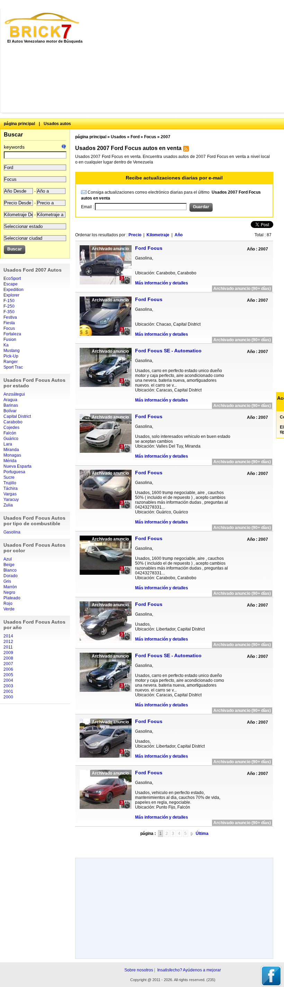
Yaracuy (11, 499)
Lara (7, 444)
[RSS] (185, 150)
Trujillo (9, 483)
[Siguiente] (192, 833)
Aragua (10, 399)
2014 (8, 636)
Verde (9, 609)
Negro (9, 592)
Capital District (17, 416)
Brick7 (42, 25)
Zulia (8, 505)
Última (202, 833)
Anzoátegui (14, 394)
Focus (9, 328)
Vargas (10, 494)
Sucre (9, 477)
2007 (8, 663)
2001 (8, 691)
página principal (19, 123)
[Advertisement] (187, 60)
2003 (8, 686)
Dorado (10, 575)
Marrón (10, 586)
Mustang (11, 350)
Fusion (9, 339)
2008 (8, 658)
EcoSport (12, 278)
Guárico (10, 438)
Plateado (11, 598)
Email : (88, 206)
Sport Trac (13, 367)
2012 (8, 641)
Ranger (10, 361)
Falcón (9, 433)
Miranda (11, 449)
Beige (9, 564)
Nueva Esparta (17, 466)
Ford (135, 136)
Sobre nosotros (138, 970)
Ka (6, 345)
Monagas (12, 455)
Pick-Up (10, 356)
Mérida (10, 460)
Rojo (7, 603)
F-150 (9, 300)
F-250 (9, 306)
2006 (8, 669)
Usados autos (57, 123)
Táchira (10, 488)
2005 (8, 674)
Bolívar (10, 410)
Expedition (13, 289)
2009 (8, 652)
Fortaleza (12, 334)
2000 (8, 697)
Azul (7, 559)
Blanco (10, 570)
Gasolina (11, 532)
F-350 (9, 311)
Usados (118, 136)
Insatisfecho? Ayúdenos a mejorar (189, 970)
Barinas (10, 405)
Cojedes (11, 427)
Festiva (10, 317)
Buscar (13, 135)
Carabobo (13, 422)
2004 (8, 680)
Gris (7, 581)
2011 (8, 647)
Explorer (11, 295)
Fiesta (9, 322)
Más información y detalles (161, 283)
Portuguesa (14, 471)
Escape (10, 284)
